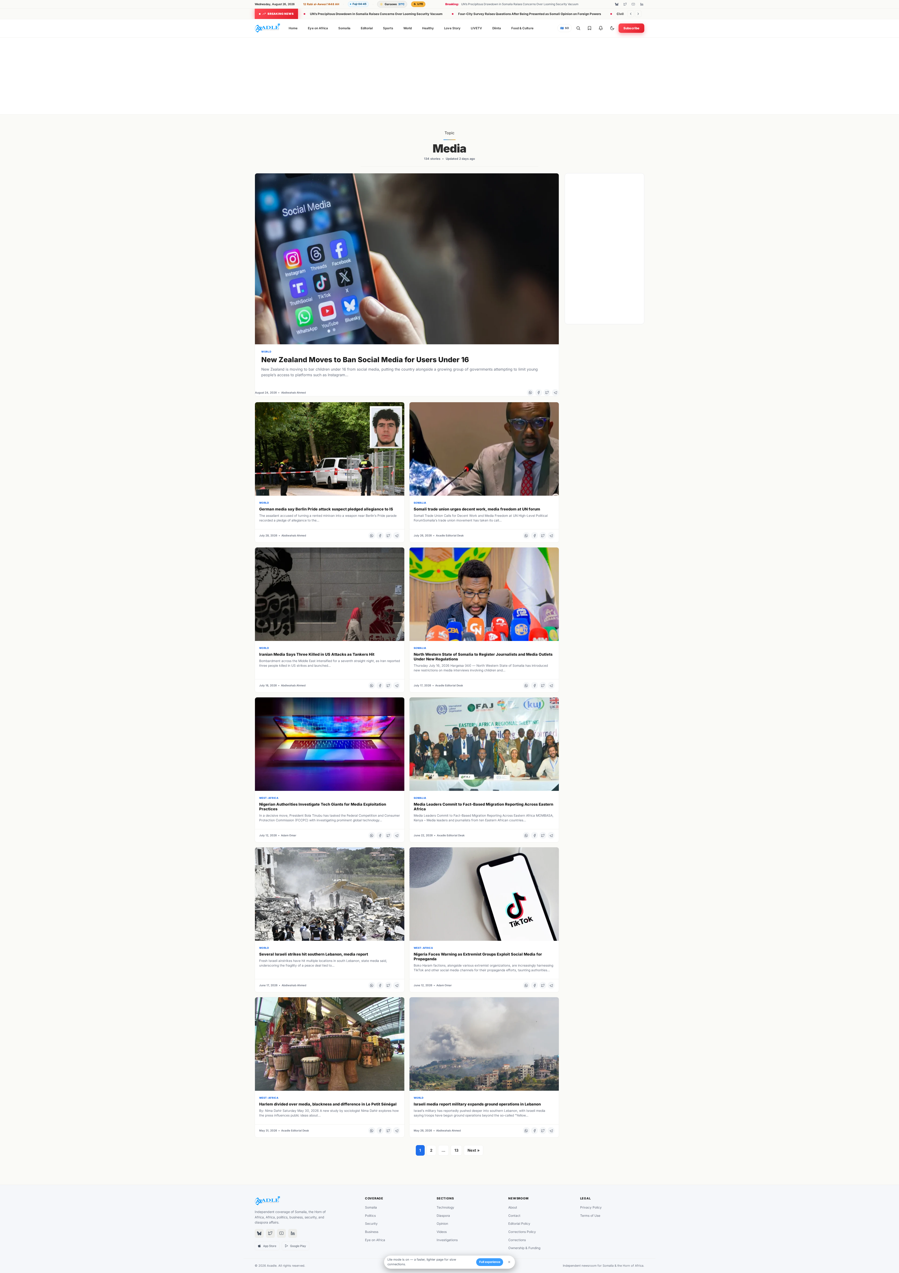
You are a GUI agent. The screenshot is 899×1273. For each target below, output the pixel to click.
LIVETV (476, 28)
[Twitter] (625, 4)
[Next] (638, 14)
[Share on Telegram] (555, 392)
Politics (370, 1215)
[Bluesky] (616, 4)
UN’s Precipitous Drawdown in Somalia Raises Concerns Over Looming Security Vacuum (376, 14)
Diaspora (443, 1215)
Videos (442, 1232)
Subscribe (631, 28)
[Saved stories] (589, 28)
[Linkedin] (641, 4)
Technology (445, 1207)
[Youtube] (633, 4)
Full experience (489, 1262)
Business (371, 1232)
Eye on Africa (318, 28)
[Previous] (630, 14)
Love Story (452, 28)
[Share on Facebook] (538, 392)
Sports (388, 28)
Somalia (344, 28)
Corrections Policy (522, 1232)
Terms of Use (590, 1215)
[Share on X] (546, 392)
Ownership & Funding (524, 1248)
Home (293, 28)
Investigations (447, 1240)
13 (456, 1150)
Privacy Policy (591, 1207)
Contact (514, 1215)
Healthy (428, 28)
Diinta (496, 28)
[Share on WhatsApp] (530, 392)
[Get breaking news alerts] (601, 28)
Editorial (367, 28)
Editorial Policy (519, 1223)
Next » (474, 1150)
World (407, 28)
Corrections (517, 1240)
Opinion (442, 1223)
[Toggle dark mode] (612, 28)
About (512, 1207)
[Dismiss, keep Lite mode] (509, 1262)
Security (371, 1223)
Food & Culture (522, 28)
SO (564, 28)
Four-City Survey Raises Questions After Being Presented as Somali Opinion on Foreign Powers (529, 14)
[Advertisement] (449, 75)
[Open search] (578, 28)
